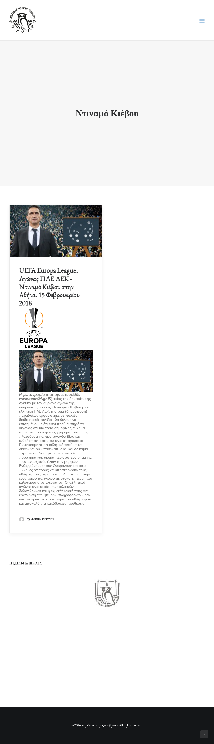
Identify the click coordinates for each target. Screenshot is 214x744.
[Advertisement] (48, 654)
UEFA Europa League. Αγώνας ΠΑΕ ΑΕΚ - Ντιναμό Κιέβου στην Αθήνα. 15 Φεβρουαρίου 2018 (49, 286)
